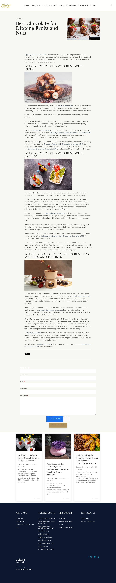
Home (26, 5)
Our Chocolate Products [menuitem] (47, 518)
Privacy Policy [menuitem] (20, 567)
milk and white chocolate (54, 213)
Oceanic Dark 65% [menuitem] (44, 540)
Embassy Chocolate (32, 333)
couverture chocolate (64, 106)
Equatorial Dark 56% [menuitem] (45, 537)
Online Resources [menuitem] (65, 521)
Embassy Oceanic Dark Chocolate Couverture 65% (70, 133)
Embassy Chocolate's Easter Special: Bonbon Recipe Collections (28, 458)
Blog (94, 5)
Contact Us (85, 5)
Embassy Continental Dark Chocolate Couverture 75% (62, 236)
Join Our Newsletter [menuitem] (66, 528)
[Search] (111, 5)
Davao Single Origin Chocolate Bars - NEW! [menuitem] (46, 527)
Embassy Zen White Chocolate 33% (42, 149)
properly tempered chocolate (51, 310)
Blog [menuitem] (61, 524)
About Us (35, 5)
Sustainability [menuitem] (20, 521)
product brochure (44, 344)
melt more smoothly (81, 296)
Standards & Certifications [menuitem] (25, 524)
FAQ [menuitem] (17, 528)
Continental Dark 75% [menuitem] (45, 543)
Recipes (61, 5)
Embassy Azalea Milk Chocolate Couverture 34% (63, 144)
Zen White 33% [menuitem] (43, 531)
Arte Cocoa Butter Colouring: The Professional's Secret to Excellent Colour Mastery (58, 469)
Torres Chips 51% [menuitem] (43, 546)
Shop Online (71, 5)
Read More (36, 499)
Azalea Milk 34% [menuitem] (43, 534)
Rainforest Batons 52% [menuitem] (46, 549)
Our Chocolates (48, 5)
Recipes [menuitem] (62, 518)
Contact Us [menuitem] (85, 518)
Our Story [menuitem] (19, 518)
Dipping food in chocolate (35, 55)
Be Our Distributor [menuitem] (88, 521)
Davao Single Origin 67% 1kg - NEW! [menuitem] (47, 522)
